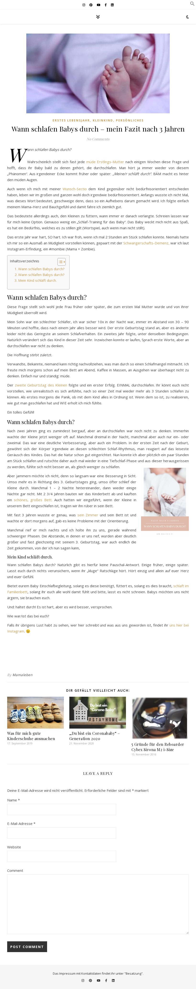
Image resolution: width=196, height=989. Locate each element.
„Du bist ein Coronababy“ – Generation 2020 (94, 736)
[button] (192, 4)
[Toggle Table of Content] (59, 262)
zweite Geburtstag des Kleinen (41, 385)
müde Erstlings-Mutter (105, 161)
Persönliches (130, 120)
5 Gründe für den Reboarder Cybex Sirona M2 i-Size (157, 747)
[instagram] (84, 5)
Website (14, 847)
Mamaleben (22, 675)
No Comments (98, 139)
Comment (15, 870)
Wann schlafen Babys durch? (41, 268)
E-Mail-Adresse (21, 823)
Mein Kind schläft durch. (37, 280)
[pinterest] (91, 5)
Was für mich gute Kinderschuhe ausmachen (31, 736)
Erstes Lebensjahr (71, 120)
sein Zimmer (87, 514)
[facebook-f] (106, 5)
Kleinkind (103, 120)
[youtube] (99, 5)
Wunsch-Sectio (75, 188)
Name (13, 800)
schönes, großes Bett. (33, 499)
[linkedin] (112, 5)
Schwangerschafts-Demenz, (146, 243)
